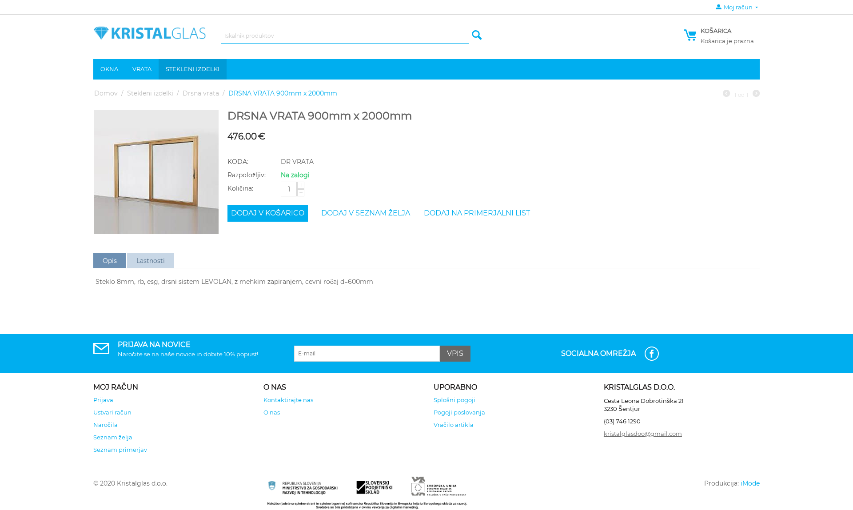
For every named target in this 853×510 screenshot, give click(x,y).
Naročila (105, 424)
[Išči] (477, 36)
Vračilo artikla (454, 424)
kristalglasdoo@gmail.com (643, 433)
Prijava (103, 399)
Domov (106, 93)
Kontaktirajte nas (288, 399)
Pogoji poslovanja (459, 412)
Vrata (141, 68)
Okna (109, 68)
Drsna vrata (201, 93)
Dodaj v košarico (267, 213)
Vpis (455, 353)
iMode (750, 483)
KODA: (237, 162)
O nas (271, 412)
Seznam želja (112, 437)
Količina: (240, 188)
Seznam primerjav (120, 449)
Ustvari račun (112, 412)
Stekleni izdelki (192, 68)
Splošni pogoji (454, 399)
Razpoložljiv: (246, 175)
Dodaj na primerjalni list (477, 213)
